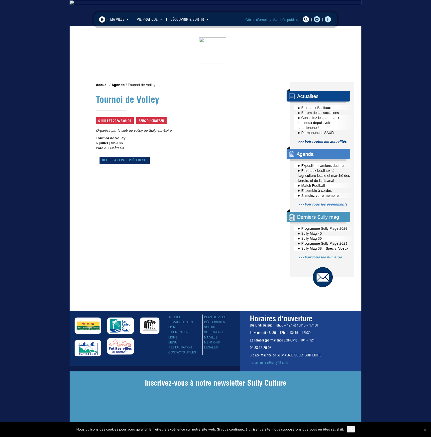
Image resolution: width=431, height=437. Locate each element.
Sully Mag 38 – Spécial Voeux (324, 248)
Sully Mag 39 (311, 238)
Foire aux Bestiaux (316, 108)
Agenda (118, 85)
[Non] (424, 429)
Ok (351, 429)
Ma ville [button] (117, 19)
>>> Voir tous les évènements (322, 204)
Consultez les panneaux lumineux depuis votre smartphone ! (318, 123)
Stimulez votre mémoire (320, 196)
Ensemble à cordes (316, 191)
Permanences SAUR (317, 133)
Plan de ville (215, 317)
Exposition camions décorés (323, 166)
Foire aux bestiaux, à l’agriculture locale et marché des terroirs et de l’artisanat (324, 176)
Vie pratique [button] (147, 19)
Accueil (102, 19)
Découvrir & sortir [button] (187, 19)
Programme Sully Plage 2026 (324, 228)
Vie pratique (214, 332)
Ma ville (210, 337)
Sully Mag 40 (311, 233)
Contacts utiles (182, 352)
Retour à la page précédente (124, 160)
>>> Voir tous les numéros (320, 257)
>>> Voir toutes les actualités (322, 141)
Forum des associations (320, 113)
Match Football (313, 186)
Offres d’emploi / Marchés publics (271, 20)
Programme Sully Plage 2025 (324, 243)
